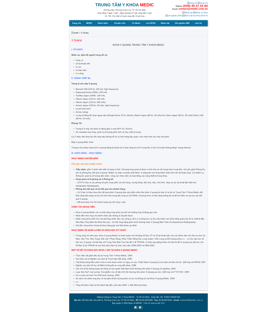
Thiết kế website (150, 303)
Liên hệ (198, 23)
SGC (163, 303)
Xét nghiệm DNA (182, 23)
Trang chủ (76, 23)
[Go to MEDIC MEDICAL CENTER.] (75, 33)
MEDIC (89, 23)
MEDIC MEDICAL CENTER (78, 11)
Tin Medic (136, 23)
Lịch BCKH (151, 23)
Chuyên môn (120, 23)
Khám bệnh (103, 23)
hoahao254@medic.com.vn (191, 300)
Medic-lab (165, 23)
